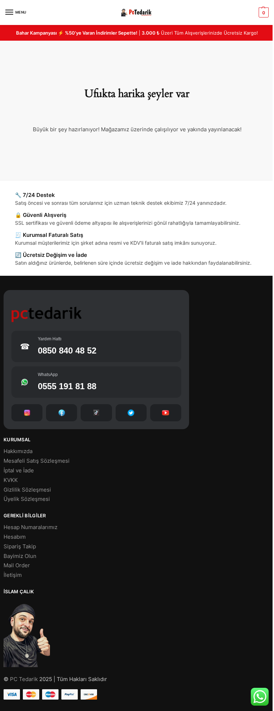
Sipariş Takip (20, 546)
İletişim (13, 575)
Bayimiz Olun (20, 556)
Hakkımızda (18, 451)
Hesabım (15, 537)
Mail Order (17, 565)
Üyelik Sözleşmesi (27, 499)
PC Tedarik (24, 679)
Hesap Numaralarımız (30, 527)
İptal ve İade (19, 470)
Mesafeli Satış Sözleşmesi (37, 461)
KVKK (11, 480)
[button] (263, 12)
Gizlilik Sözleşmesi (27, 490)
